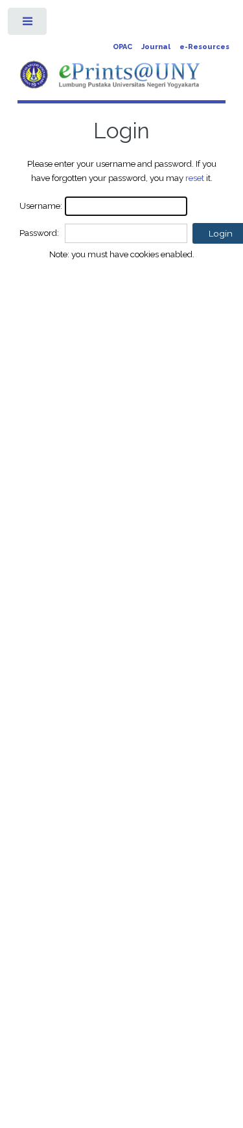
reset (194, 178)
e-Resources (204, 47)
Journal (155, 47)
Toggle (28, 24)
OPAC (122, 47)
